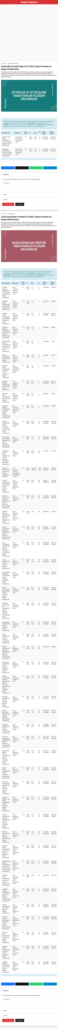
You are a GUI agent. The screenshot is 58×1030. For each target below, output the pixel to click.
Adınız (5, 194)
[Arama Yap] (56, 2)
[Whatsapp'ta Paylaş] (36, 168)
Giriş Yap (19, 204)
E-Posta (5, 199)
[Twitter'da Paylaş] (22, 168)
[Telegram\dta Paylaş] (50, 168)
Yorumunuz (6, 183)
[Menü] (2, 2)
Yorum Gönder (8, 204)
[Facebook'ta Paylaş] (8, 168)
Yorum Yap (6, 174)
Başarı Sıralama (29, 2)
